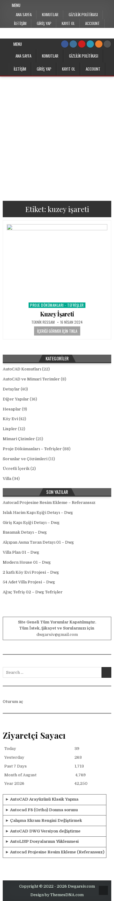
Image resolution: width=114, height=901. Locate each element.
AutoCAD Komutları (22, 369)
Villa (7, 478)
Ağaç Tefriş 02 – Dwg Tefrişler (33, 592)
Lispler (10, 429)
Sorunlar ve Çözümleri (25, 459)
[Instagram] (73, 44)
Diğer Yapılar (16, 399)
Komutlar (50, 15)
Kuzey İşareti (57, 314)
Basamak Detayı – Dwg (25, 532)
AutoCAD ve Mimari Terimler (31, 379)
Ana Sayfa (24, 15)
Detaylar (11, 389)
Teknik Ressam (43, 322)
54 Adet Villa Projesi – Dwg (29, 582)
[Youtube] (81, 44)
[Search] (107, 44)
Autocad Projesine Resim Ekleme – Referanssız (49, 502)
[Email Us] (90, 44)
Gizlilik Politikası (83, 15)
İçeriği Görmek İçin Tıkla (57, 331)
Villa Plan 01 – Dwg (21, 552)
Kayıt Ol (68, 23)
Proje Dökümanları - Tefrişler (57, 305)
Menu (16, 5)
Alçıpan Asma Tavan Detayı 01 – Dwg (38, 542)
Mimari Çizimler (19, 439)
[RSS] (98, 44)
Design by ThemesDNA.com (57, 895)
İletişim (20, 23)
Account (92, 23)
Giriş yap (44, 23)
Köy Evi (10, 419)
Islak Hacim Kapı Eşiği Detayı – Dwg (38, 512)
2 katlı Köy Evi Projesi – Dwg (31, 572)
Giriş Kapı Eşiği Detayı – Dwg (31, 522)
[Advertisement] (57, 136)
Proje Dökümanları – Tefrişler (32, 449)
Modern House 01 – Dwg (27, 562)
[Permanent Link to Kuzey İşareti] (57, 261)
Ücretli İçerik (16, 468)
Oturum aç (13, 701)
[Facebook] (64, 44)
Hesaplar (12, 409)
